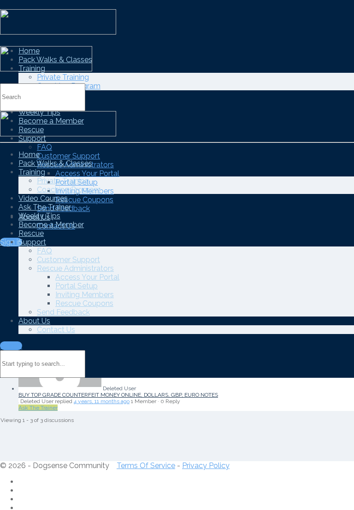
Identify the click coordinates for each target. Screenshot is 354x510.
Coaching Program (68, 189)
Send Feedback (63, 312)
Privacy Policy (206, 465)
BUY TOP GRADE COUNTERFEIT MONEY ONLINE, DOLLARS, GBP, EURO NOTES (118, 395)
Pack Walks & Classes (55, 163)
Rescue (31, 233)
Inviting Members (84, 294)
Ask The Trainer (44, 207)
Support (32, 138)
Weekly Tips (39, 215)
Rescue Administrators (75, 268)
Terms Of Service (146, 465)
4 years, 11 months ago (102, 401)
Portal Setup (76, 285)
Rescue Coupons (84, 199)
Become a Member (51, 224)
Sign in (11, 345)
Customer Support (68, 156)
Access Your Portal (87, 173)
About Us (34, 321)
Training (31, 172)
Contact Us (56, 329)
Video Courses (43, 198)
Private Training (63, 77)
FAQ (44, 147)
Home (29, 154)
